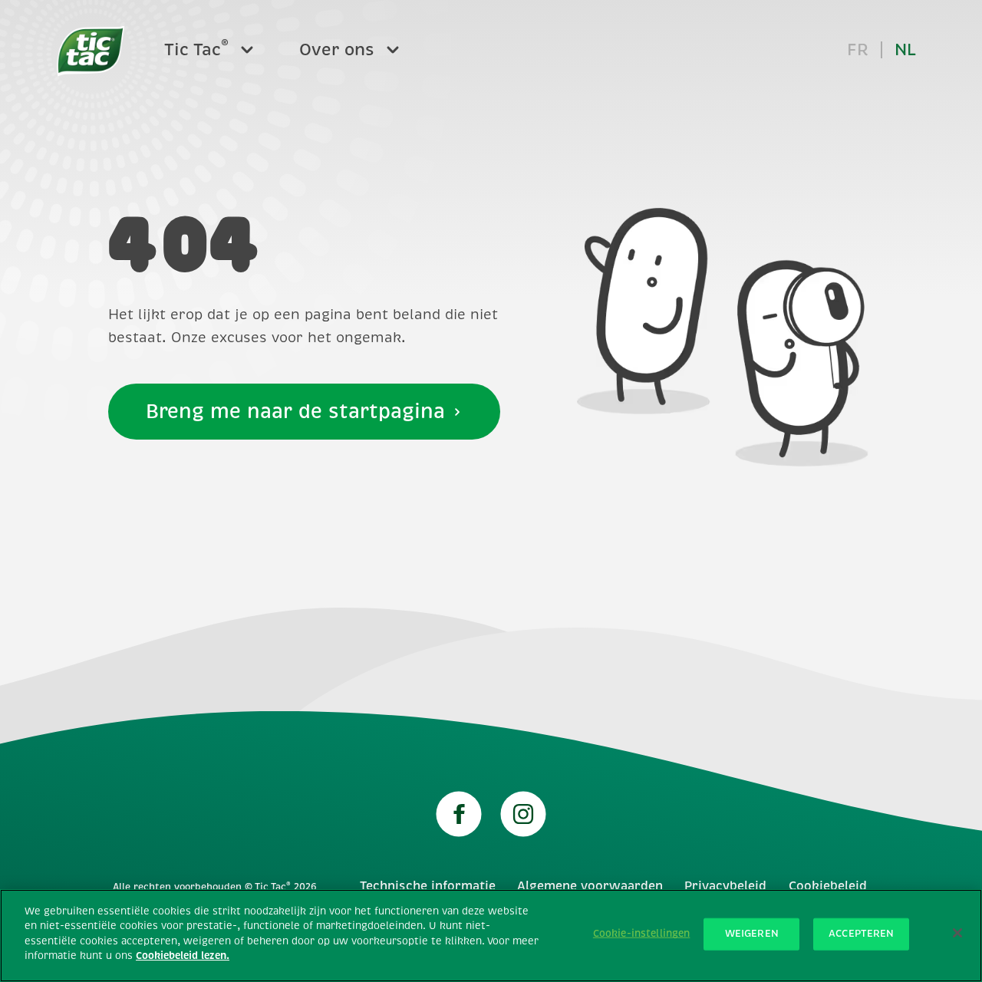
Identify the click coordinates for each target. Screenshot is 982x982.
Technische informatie (428, 886)
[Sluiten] (957, 933)
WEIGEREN (752, 934)
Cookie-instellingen (641, 934)
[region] (491, 935)
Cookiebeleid (828, 886)
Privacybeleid (725, 886)
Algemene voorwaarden (590, 886)
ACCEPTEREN (861, 934)
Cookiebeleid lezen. (182, 956)
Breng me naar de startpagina (295, 411)
